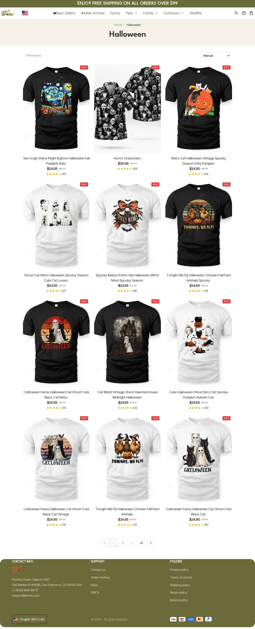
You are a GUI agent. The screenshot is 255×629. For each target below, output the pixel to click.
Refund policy (179, 600)
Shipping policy (180, 585)
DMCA (95, 592)
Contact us (98, 570)
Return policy (178, 592)
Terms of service (181, 577)
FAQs (94, 585)
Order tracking (100, 577)
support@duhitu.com (26, 595)
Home (118, 25)
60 (141, 543)
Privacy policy (179, 570)
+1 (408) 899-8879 (25, 590)
